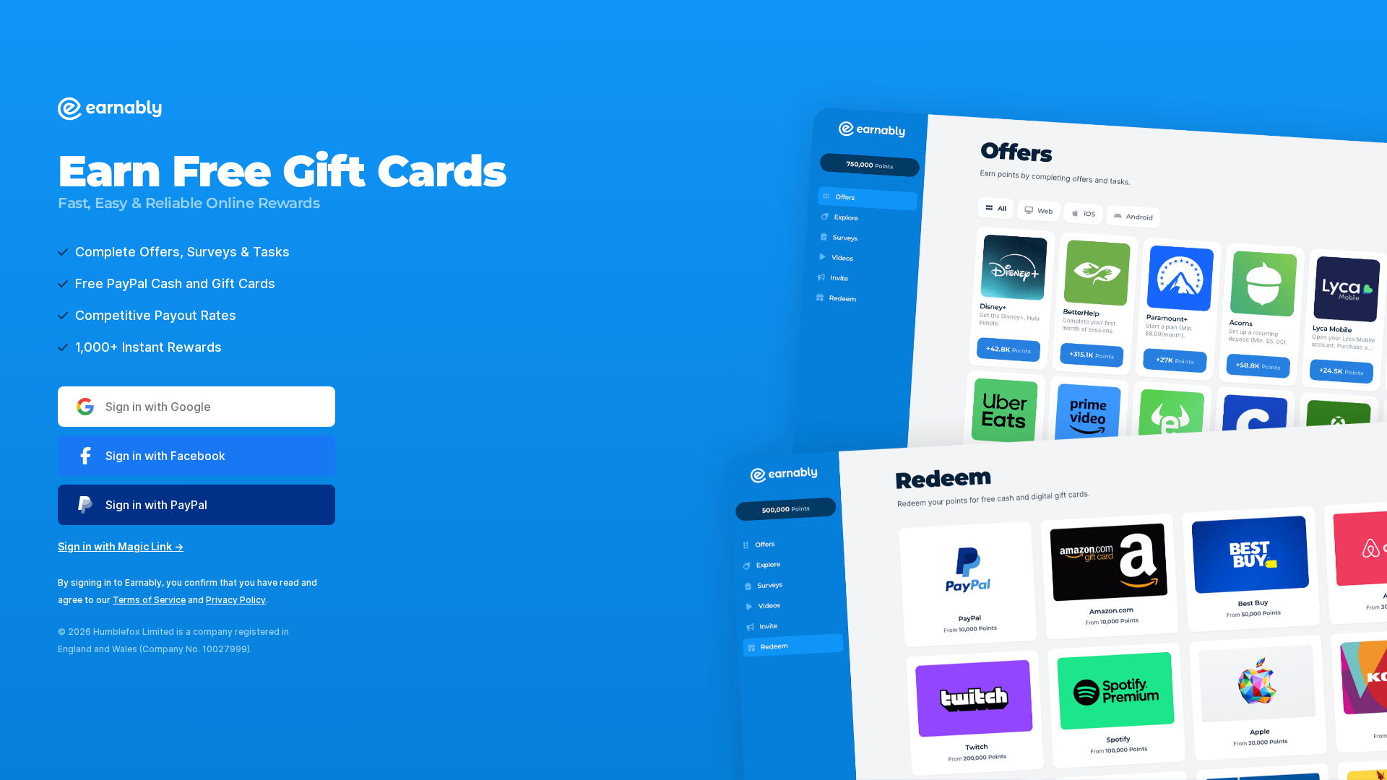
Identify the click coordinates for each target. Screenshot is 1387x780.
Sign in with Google (158, 406)
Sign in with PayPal (156, 505)
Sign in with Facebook (165, 455)
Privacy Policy (236, 599)
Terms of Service (149, 599)
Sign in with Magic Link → (120, 546)
